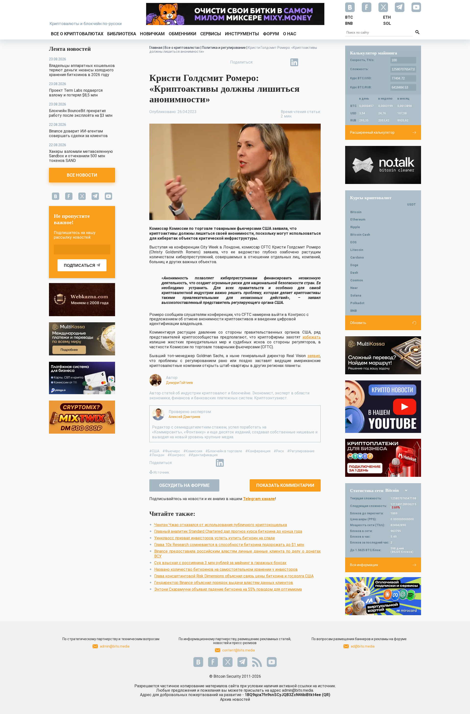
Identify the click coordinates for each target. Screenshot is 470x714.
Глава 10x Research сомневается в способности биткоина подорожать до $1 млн (229, 544)
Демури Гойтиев (179, 383)
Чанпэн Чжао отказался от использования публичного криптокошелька (220, 524)
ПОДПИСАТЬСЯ (79, 265)
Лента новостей (70, 49)
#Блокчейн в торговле (223, 451)
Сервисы (210, 33)
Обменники (182, 33)
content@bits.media (238, 650)
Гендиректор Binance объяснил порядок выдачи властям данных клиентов (223, 582)
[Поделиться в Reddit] (317, 62)
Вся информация (364, 565)
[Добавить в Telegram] (283, 62)
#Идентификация (203, 455)
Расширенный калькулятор (372, 132)
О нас (289, 33)
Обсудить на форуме (184, 485)
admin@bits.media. (298, 690)
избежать (312, 337)
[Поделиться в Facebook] (260, 62)
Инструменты (242, 33)
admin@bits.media (114, 646)
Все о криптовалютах (77, 33)
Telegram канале (259, 498)
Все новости (82, 175)
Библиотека (121, 33)
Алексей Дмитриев (184, 417)
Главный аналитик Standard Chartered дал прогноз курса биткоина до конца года (228, 531)
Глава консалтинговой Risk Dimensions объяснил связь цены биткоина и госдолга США (234, 576)
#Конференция (257, 451)
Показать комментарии (285, 485)
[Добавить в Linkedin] (294, 62)
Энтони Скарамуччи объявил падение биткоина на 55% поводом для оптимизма (228, 589)
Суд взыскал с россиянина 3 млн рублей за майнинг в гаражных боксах (220, 562)
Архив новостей (235, 699)
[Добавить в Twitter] (272, 62)
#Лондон (156, 455)
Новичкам (152, 33)
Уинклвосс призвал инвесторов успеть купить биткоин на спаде (214, 538)
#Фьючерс (171, 451)
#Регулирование (301, 451)
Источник (161, 472)
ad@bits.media (363, 646)
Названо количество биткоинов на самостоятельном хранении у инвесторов (226, 569)
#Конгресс (176, 455)
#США (154, 451)
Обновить (358, 323)
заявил (313, 355)
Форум (271, 33)
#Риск (279, 451)
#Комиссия (192, 451)
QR (326, 694)
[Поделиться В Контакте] (305, 62)
